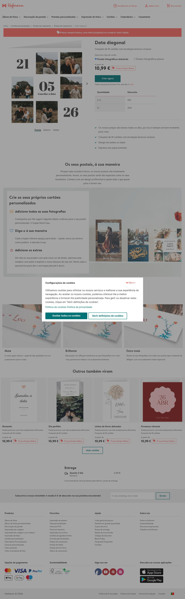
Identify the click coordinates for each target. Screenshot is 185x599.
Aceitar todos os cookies (66, 315)
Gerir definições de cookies (107, 315)
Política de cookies (55, 307)
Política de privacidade (79, 307)
